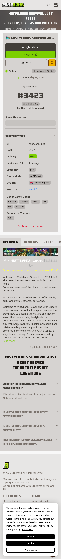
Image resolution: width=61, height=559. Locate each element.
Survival (24, 201)
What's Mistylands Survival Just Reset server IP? (24, 385)
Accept (30, 536)
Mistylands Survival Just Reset (42, 29)
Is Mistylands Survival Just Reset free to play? (25, 428)
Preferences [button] (27, 529)
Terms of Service (41, 501)
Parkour (12, 201)
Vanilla (35, 201)
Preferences (30, 550)
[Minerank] (13, 5)
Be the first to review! (30, 108)
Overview (11, 242)
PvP (44, 201)
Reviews (31, 242)
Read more (9, 341)
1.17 (10, 217)
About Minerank (11, 501)
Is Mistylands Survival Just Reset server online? (25, 414)
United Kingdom (41, 182)
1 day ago (34, 163)
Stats (48, 242)
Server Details (15, 136)
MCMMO (20, 29)
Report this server (33, 226)
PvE (10, 206)
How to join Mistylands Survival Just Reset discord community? (27, 442)
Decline (30, 543)
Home (8, 29)
